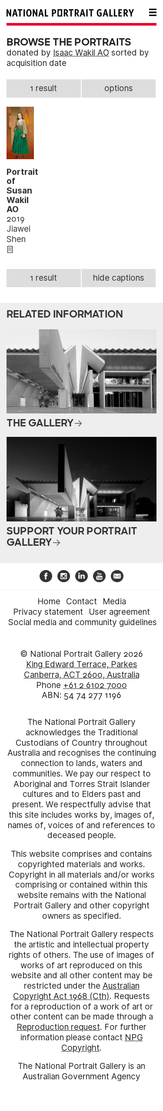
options (118, 88)
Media (114, 601)
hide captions (118, 278)
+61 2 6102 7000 (95, 685)
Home (48, 601)
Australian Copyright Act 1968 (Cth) (76, 991)
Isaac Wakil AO (81, 53)
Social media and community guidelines (82, 622)
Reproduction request (58, 1027)
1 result (43, 88)
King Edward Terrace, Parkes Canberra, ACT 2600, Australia (82, 669)
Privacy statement (48, 612)
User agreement (119, 612)
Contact (81, 601)
